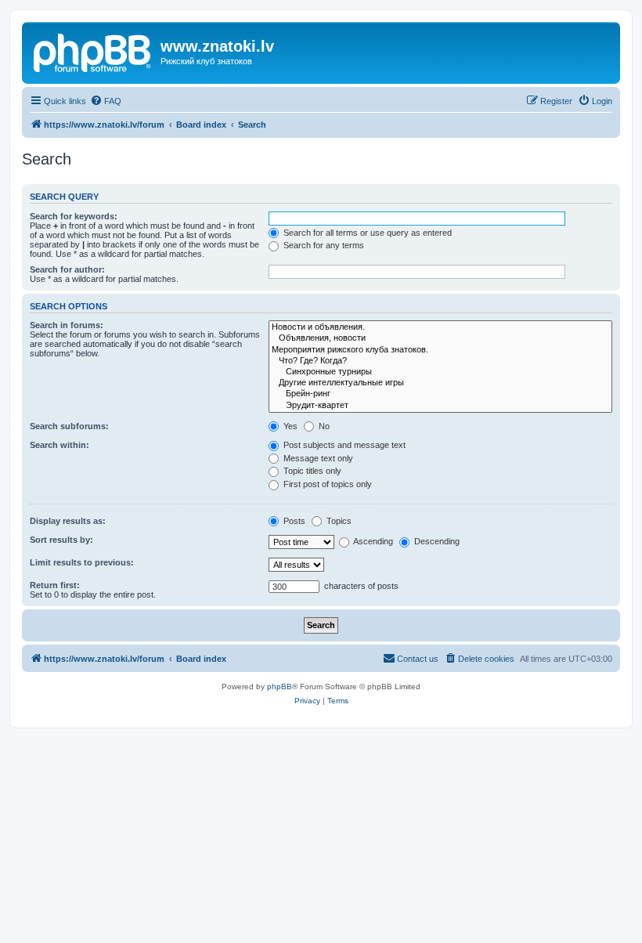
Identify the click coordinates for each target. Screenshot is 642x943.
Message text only (317, 458)
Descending (436, 541)
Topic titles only (311, 470)
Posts (293, 521)
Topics (338, 521)
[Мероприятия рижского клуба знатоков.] (440, 350)
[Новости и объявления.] (440, 327)
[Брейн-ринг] (440, 393)
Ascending (372, 541)
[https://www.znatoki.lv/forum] (93, 51)
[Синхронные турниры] (440, 372)
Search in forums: (66, 325)
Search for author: (67, 269)
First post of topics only (326, 484)
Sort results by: (61, 539)
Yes (289, 426)
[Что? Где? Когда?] (440, 361)
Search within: (59, 445)
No (323, 426)
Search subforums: (69, 426)
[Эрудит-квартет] (440, 405)
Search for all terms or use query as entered (366, 232)
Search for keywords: (73, 216)
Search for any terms (322, 245)
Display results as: (68, 521)
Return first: (55, 585)
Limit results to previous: (82, 562)
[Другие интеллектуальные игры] (440, 383)
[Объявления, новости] (440, 338)
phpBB (279, 686)
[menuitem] (105, 101)
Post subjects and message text (343, 445)
